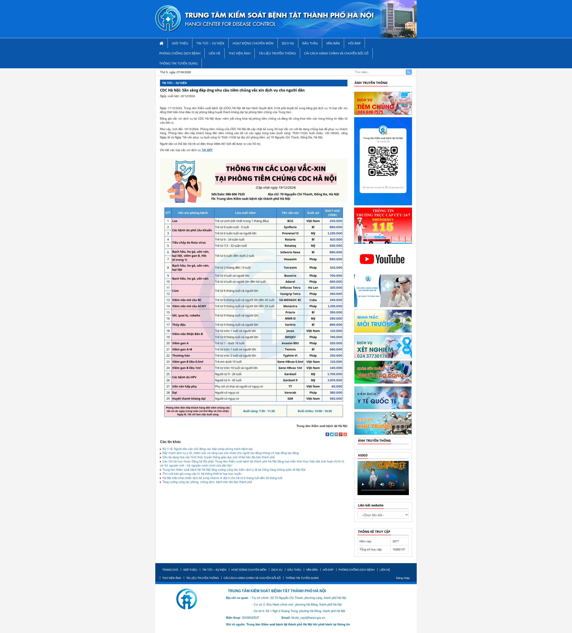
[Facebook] (327, 435)
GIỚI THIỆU (180, 43)
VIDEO (363, 455)
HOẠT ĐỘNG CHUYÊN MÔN (253, 43)
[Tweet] (332, 435)
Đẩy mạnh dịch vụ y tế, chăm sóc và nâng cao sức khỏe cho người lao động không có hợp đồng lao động (230, 453)
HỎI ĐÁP (354, 43)
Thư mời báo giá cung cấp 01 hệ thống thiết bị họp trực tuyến (202, 473)
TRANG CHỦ (170, 569)
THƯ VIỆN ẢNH (239, 53)
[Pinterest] (341, 435)
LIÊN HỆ (214, 53)
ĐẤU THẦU (310, 43)
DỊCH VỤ (288, 43)
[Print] (336, 435)
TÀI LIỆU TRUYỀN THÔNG (277, 53)
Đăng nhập (403, 578)
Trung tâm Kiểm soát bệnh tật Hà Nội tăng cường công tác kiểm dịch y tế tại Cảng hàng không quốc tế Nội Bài (233, 469)
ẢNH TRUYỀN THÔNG (371, 83)
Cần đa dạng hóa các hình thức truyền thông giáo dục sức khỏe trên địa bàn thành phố (218, 457)
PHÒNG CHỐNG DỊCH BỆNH (179, 53)
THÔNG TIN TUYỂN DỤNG (178, 63)
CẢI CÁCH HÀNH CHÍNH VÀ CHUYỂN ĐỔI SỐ (336, 53)
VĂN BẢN (333, 43)
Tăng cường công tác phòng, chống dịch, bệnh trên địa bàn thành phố (207, 482)
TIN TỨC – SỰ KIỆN (210, 43)
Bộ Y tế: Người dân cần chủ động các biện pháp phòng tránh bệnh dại (207, 449)
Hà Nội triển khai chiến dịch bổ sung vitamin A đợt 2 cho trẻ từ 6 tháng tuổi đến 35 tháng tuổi (222, 478)
